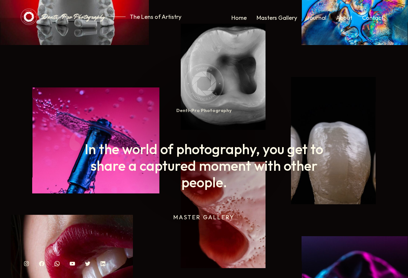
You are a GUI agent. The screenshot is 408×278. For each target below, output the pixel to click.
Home (239, 17)
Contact (372, 17)
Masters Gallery (277, 17)
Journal (316, 17)
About (344, 17)
